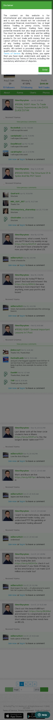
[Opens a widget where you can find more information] (42, 715)
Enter (45, 69)
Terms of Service (12, 53)
